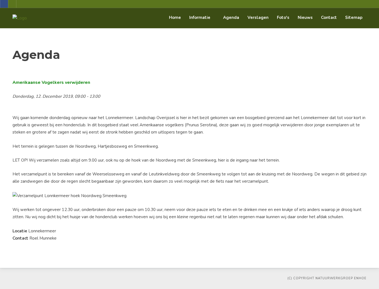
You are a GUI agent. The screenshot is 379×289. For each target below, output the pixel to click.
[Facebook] (4, 4)
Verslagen (258, 17)
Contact (329, 17)
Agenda (231, 17)
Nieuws (305, 17)
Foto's (283, 17)
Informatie (199, 17)
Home (175, 17)
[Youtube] (12, 4)
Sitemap (353, 17)
